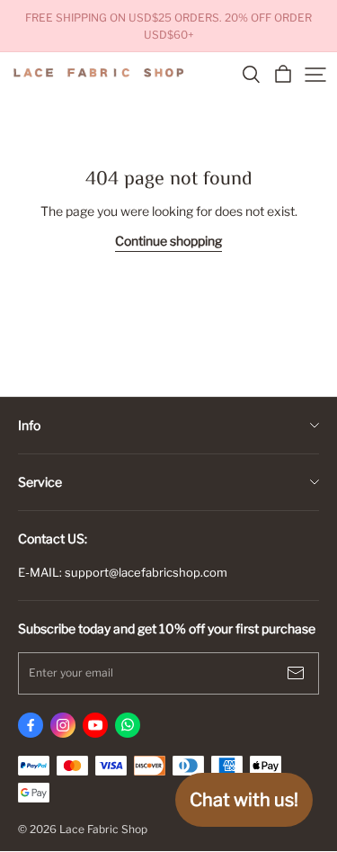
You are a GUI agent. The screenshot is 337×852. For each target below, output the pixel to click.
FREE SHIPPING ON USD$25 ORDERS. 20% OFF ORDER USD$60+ (170, 26)
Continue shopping (168, 240)
